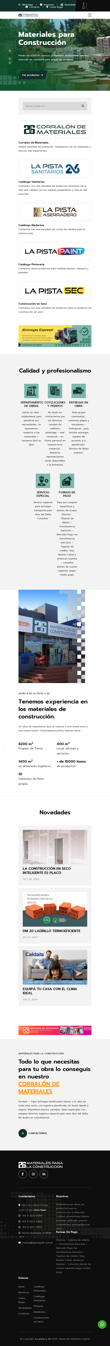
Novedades (25, 1308)
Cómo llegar (40, 1209)
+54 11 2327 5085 (31, 1227)
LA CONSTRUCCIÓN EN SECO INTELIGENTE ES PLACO (47, 871)
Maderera (39, 1312)
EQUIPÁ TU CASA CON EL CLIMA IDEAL (50, 991)
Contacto (24, 1313)
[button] (9, 50)
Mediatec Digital (80, 1339)
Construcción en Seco (41, 1319)
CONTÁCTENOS (38, 1133)
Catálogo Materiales (40, 1288)
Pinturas (38, 1306)
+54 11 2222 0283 (31, 1221)
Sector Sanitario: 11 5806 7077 (34, 1235)
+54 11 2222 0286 (31, 1215)
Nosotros (23, 1292)
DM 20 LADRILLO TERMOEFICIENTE (51, 931)
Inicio (21, 1286)
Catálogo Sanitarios (39, 1298)
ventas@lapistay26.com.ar (37, 1242)
